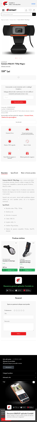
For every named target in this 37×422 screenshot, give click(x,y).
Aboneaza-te (8, 367)
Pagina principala (4, 19)
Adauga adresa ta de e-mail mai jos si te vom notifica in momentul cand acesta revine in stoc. (18, 93)
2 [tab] (17, 58)
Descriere (4, 173)
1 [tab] (16, 58)
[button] (26, 10)
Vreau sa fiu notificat (18, 102)
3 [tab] (19, 58)
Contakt (4, 62)
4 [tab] (21, 58)
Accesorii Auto (13, 19)
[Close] (1, 3)
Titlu (6, 313)
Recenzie (7, 321)
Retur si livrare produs (28, 173)
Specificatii (14, 173)
